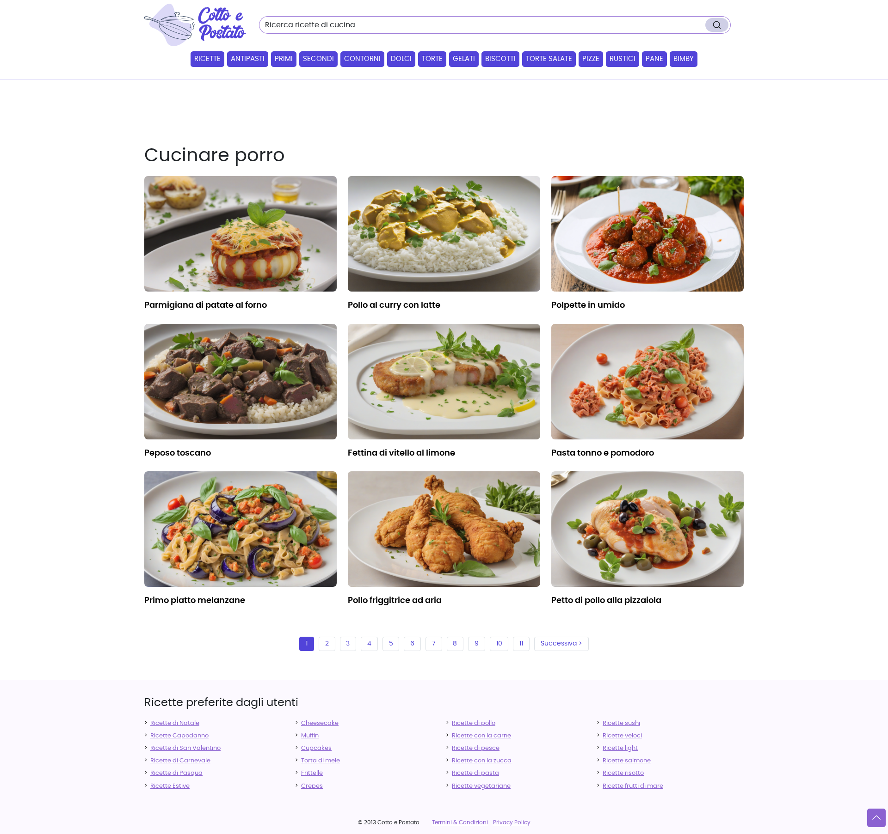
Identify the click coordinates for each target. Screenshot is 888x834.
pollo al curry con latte (394, 305)
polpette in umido (588, 305)
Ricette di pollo (473, 723)
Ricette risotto (623, 773)
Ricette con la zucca (482, 761)
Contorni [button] (362, 58)
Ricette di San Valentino (185, 748)
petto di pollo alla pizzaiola (606, 601)
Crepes (312, 786)
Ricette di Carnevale (180, 761)
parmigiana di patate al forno (205, 305)
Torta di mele (320, 761)
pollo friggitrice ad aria (395, 601)
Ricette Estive (170, 786)
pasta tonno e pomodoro (602, 453)
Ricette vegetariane (481, 786)
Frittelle (312, 773)
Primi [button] (284, 58)
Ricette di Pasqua (176, 773)
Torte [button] (432, 58)
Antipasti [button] (248, 58)
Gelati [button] (464, 58)
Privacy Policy (511, 822)
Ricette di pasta (475, 773)
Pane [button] (654, 58)
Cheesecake (320, 723)
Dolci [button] (401, 58)
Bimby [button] (683, 58)
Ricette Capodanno (179, 736)
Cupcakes (316, 748)
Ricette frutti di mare (633, 786)
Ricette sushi (621, 723)
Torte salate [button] (549, 58)
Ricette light (620, 748)
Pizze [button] (590, 58)
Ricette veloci (622, 736)
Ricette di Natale (174, 723)
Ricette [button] (207, 58)
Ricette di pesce (476, 748)
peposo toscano (177, 453)
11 (521, 643)
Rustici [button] (622, 58)
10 (499, 643)
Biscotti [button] (500, 58)
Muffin (310, 736)
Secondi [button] (318, 58)
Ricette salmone (627, 761)
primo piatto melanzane (194, 601)
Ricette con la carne (481, 736)
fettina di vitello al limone (401, 453)
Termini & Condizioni (460, 822)
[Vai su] (876, 818)
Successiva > (561, 643)
